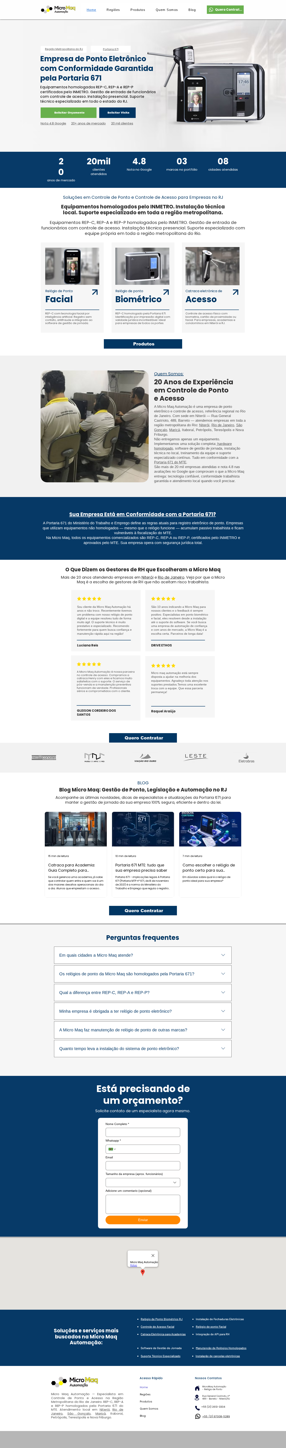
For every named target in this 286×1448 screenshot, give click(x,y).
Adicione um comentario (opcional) (129, 1190)
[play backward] (35, 757)
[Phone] (197, 1408)
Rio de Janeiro (222, 425)
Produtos (146, 1401)
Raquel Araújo (163, 711)
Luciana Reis (87, 645)
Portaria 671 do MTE (170, 462)
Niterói (204, 425)
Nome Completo (117, 1124)
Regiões (145, 1394)
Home (144, 1387)
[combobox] (143, 1182)
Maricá (174, 430)
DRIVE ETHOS (161, 645)
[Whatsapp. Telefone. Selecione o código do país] (112, 1149)
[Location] (197, 1397)
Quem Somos (149, 1408)
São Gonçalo (79, 1413)
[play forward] (251, 757)
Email (109, 1157)
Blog (143, 1416)
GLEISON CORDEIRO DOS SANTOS (96, 712)
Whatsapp (113, 1140)
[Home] (197, 1388)
